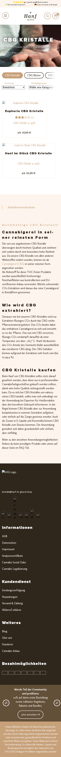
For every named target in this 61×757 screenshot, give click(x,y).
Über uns (7, 637)
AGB (4, 536)
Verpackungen (9, 596)
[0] (55, 18)
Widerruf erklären (11, 609)
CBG (21, 53)
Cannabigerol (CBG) (13, 264)
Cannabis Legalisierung (14, 568)
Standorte (7, 644)
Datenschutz (9, 542)
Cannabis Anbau (11, 651)
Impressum (8, 549)
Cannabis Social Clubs (14, 562)
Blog (4, 631)
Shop (14, 53)
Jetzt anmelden (29, 714)
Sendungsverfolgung (13, 590)
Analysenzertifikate (12, 555)
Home (6, 53)
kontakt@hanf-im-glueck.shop (17, 491)
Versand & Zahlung (12, 603)
